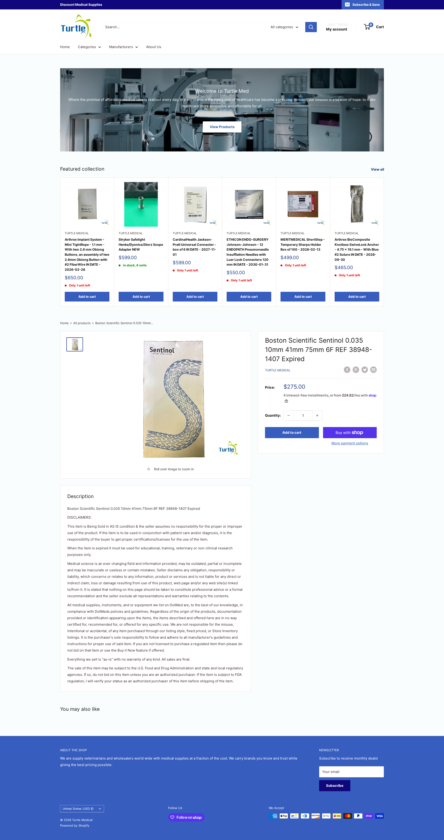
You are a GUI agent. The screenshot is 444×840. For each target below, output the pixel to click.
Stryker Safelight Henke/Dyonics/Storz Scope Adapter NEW (141, 244)
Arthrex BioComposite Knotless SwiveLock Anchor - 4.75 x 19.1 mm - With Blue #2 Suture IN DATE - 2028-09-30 (357, 249)
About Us (153, 47)
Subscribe (334, 785)
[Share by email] (373, 369)
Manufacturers (121, 47)
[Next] (384, 242)
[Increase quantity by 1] (317, 415)
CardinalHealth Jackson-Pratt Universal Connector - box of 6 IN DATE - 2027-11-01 (194, 246)
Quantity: (273, 415)
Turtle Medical (77, 233)
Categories (87, 47)
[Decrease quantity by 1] (288, 415)
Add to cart (87, 297)
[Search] (311, 27)
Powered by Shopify (74, 825)
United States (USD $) (78, 808)
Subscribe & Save (366, 4)
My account (336, 29)
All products (82, 323)
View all (378, 169)
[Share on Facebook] (347, 369)
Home (65, 47)
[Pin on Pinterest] (356, 369)
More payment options (349, 443)
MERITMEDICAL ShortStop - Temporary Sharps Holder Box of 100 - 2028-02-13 (303, 244)
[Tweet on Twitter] (364, 369)
